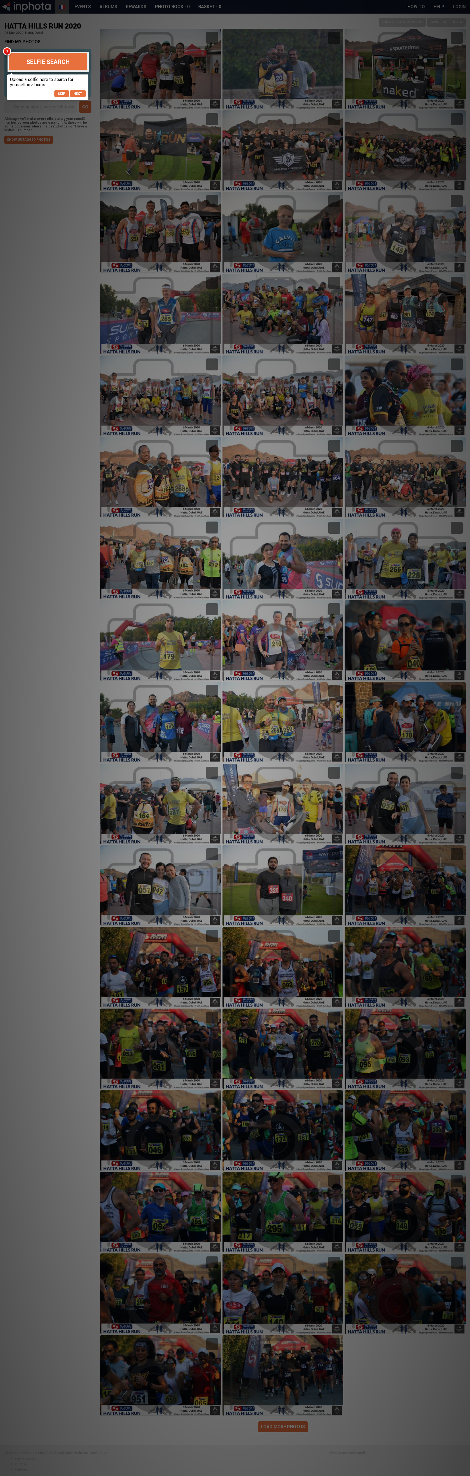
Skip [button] (61, 94)
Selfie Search (48, 61)
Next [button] (77, 94)
